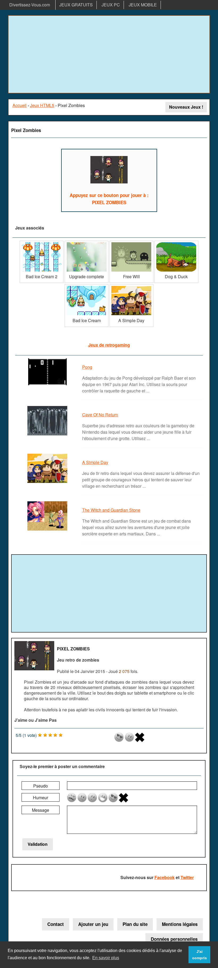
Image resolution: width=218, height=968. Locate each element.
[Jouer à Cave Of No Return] (48, 435)
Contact (55, 924)
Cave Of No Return (100, 415)
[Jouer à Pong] (48, 385)
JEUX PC (111, 5)
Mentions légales (180, 924)
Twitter (187, 877)
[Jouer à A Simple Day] (48, 482)
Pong (87, 367)
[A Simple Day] (131, 286)
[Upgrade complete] (86, 243)
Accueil (19, 105)
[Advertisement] (109, 54)
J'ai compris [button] (199, 954)
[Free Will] (131, 243)
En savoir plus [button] (105, 957)
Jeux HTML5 (42, 105)
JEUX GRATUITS (76, 5)
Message (40, 810)
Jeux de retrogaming (109, 345)
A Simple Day (95, 462)
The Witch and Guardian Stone (111, 510)
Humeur (40, 797)
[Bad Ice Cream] (86, 286)
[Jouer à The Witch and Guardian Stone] (48, 530)
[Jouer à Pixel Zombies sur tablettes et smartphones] (109, 170)
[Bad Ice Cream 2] (41, 243)
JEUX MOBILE (143, 5)
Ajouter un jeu (93, 924)
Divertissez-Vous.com (29, 5)
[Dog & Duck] (176, 243)
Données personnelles (174, 939)
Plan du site (135, 924)
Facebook (164, 877)
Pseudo (40, 786)
